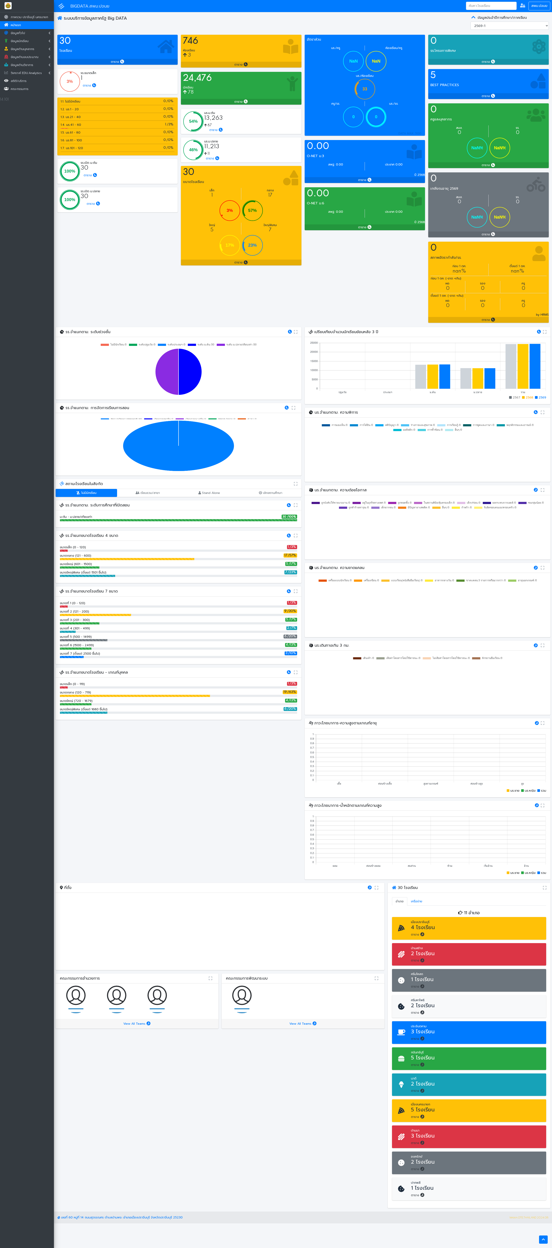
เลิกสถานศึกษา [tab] (272, 493)
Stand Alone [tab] (210, 493)
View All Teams (134, 1023)
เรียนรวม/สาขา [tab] (150, 493)
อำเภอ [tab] (400, 901)
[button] (543, 1239)
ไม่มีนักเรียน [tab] (88, 493)
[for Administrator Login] (522, 6)
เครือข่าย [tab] (416, 901)
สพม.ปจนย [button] (539, 5)
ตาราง (115, 62)
